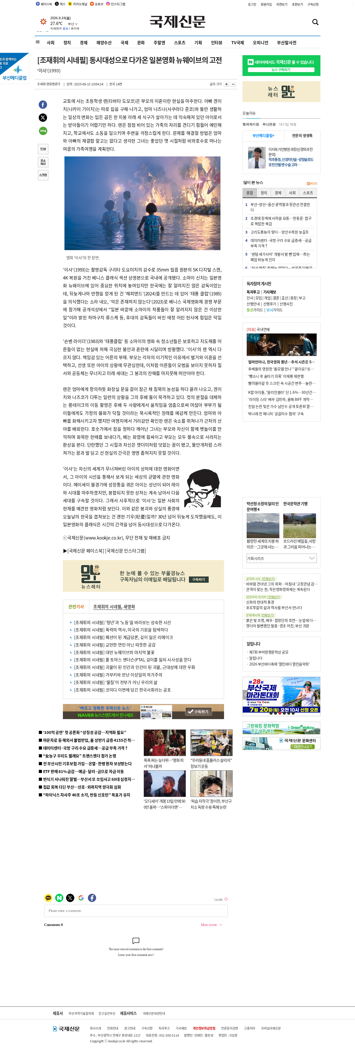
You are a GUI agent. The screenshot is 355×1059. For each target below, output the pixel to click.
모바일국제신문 (271, 1028)
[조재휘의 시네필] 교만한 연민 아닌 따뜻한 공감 (115, 645)
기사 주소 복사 (43, 162)
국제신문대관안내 (154, 1013)
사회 (51, 42)
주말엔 (159, 42)
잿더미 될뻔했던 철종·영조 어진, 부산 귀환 (277, 625)
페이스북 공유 (43, 105)
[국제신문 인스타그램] (125, 550)
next (317, 695)
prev (245, 695)
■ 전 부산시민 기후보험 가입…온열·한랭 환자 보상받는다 (85, 763)
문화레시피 (260, 615)
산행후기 (269, 303)
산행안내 (253, 303)
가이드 (255, 309)
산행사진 (286, 303)
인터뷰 (216, 42)
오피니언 (260, 42)
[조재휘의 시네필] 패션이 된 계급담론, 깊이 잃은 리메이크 (123, 637)
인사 (250, 297)
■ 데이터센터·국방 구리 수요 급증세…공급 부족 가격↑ (83, 748)
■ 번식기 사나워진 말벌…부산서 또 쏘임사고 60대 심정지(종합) (89, 779)
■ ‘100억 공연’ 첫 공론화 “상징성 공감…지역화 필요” (82, 732)
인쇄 (43, 149)
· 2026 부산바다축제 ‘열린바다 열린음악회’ (278, 664)
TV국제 (237, 42)
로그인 (252, 4)
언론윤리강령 (229, 1028)
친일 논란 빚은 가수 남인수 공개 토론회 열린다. (283, 406)
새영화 (129, 606)
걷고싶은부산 (106, 1013)
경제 (84, 42)
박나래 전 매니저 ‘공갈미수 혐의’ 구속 (276, 413)
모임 (258, 297)
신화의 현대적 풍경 (260, 602)
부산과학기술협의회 (81, 1013)
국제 (124, 42)
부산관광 (269, 124)
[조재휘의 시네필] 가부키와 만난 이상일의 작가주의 (118, 674)
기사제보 (181, 1028)
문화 (141, 42)
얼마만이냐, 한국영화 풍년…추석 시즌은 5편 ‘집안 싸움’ (290, 361)
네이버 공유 (43, 131)
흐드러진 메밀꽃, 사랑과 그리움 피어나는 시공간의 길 (299, 546)
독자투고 (164, 1028)
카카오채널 (80, 4)
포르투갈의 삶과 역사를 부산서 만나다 (274, 607)
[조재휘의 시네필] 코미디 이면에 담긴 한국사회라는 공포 (122, 690)
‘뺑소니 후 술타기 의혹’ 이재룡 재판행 (276, 376)
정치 (67, 42)
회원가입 (266, 4)
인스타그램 (118, 4)
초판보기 (297, 4)
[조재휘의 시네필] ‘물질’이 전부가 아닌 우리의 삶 (115, 682)
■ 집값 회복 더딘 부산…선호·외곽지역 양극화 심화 (79, 787)
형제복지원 (250, 124)
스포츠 (180, 42)
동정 (293, 297)
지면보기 (281, 4)
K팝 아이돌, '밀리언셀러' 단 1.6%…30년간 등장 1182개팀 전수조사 (298, 392)
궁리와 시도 (260, 578)
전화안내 (112, 1028)
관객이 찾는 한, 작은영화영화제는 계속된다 (278, 589)
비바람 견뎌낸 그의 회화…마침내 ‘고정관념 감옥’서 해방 (287, 583)
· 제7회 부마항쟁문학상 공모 (267, 652)
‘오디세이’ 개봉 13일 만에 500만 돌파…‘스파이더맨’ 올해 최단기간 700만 (164, 806)
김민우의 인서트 (263, 597)
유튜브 (99, 4)
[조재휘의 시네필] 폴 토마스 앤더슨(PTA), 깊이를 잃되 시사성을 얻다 (133, 659)
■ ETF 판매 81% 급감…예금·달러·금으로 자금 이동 (81, 771)
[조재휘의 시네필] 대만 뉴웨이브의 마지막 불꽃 (114, 652)
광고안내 (129, 1028)
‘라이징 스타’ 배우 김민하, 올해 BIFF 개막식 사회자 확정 (289, 399)
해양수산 (104, 42)
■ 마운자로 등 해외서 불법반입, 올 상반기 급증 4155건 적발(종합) (91, 740)
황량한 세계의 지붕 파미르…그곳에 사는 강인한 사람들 (263, 546)
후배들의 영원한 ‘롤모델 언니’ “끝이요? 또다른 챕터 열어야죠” (294, 368)
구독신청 (313, 4)
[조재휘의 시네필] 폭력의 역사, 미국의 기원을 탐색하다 (121, 629)
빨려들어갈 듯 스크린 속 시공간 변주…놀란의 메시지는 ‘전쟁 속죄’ (297, 383)
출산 (284, 297)
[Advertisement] (281, 459)
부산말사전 (286, 42)
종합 (249, 192)
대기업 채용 (288, 124)
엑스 (62, 4)
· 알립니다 (254, 658)
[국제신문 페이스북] (85, 550)
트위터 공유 (43, 118)
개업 (267, 297)
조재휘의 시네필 (107, 606)
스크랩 (43, 175)
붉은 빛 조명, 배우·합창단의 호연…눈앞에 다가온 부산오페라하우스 (296, 620)
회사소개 (95, 1028)
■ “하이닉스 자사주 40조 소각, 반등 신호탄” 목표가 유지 (84, 794)
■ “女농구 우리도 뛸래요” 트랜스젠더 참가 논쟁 (77, 755)
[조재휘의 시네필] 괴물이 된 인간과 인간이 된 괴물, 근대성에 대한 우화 (134, 667)
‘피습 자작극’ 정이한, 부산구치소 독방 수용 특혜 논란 (211, 804)
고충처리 (249, 1028)
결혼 (276, 297)
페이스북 (46, 4)
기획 (198, 42)
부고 (302, 297)
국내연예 (258, 329)
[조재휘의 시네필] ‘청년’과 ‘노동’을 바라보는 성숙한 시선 (122, 622)
